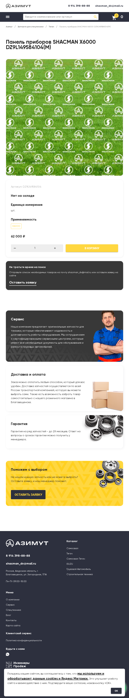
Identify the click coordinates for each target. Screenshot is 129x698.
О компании (12, 600)
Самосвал (72, 548)
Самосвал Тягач (76, 559)
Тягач (70, 553)
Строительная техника (80, 574)
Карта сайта (13, 625)
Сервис (10, 605)
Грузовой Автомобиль (79, 569)
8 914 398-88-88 (79, 6)
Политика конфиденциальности (24, 640)
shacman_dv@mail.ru (109, 6)
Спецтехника (13, 610)
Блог (8, 615)
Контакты (11, 620)
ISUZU (70, 564)
